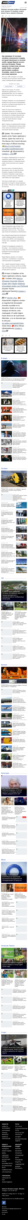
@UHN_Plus (12, 298)
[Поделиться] (9, 16)
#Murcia (21, 281)
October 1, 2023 (8, 154)
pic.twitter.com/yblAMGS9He (12, 323)
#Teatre (14, 284)
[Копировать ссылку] (6, 16)
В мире (9, 6)
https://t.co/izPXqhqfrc (12, 146)
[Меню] (26, 2)
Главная (3, 6)
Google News (8, 86)
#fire (9, 284)
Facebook (19, 86)
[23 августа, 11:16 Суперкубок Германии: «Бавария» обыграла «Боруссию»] (7, 1060)
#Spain (4, 284)
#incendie (5, 286)
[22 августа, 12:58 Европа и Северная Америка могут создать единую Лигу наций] (20, 1060)
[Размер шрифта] (2, 16)
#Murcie (20, 278)
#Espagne (6, 281)
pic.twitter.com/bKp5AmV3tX (12, 149)
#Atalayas (21, 284)
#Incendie (13, 281)
